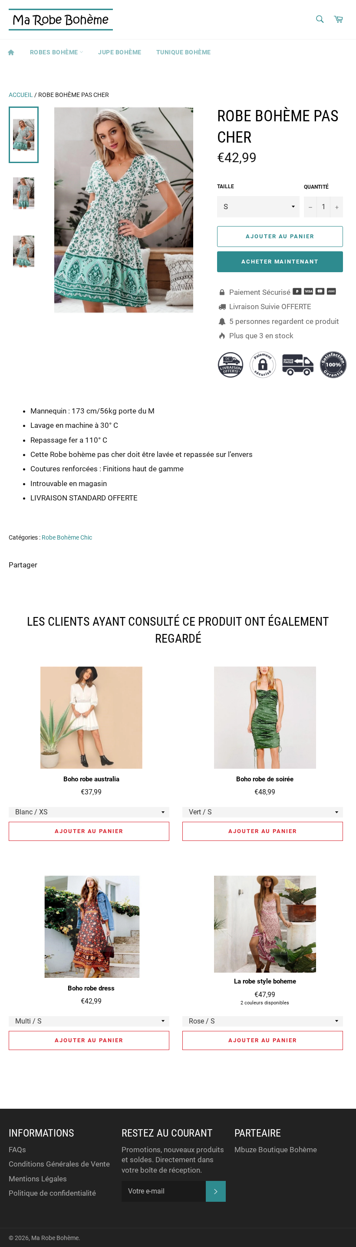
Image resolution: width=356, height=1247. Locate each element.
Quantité (316, 187)
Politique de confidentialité (52, 1193)
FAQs (17, 1149)
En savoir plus (309, 510)
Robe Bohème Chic (67, 537)
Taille (225, 186)
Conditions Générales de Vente (59, 1164)
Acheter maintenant (280, 261)
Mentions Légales (38, 1178)
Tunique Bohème (183, 52)
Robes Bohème (55, 52)
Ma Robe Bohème (55, 1237)
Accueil (21, 94)
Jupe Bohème (120, 52)
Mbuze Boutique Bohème (275, 1149)
